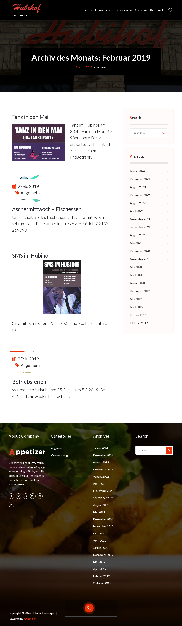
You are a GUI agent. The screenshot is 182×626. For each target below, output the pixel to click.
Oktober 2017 (139, 323)
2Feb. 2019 (28, 186)
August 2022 (138, 203)
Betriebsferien (29, 381)
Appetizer (30, 618)
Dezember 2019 (140, 291)
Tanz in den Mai (30, 117)
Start (79, 67)
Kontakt (156, 10)
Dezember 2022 (140, 195)
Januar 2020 (137, 283)
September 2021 (140, 227)
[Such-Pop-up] (170, 10)
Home (87, 10)
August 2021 (138, 235)
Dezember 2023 (140, 179)
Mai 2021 (136, 243)
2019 (89, 67)
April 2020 (136, 275)
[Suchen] (163, 133)
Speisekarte (122, 10)
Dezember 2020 (140, 251)
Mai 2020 (136, 267)
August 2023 (138, 187)
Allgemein (30, 192)
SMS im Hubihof (31, 255)
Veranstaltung (59, 455)
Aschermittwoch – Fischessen (47, 209)
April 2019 (136, 307)
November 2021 (140, 219)
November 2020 (140, 259)
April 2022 (136, 211)
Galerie (141, 10)
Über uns (102, 10)
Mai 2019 (136, 299)
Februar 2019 (138, 315)
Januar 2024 (137, 171)
